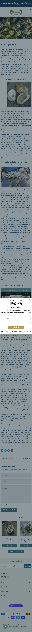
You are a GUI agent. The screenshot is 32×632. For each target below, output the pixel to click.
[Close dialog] (30, 300)
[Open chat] (5, 626)
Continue (16, 327)
